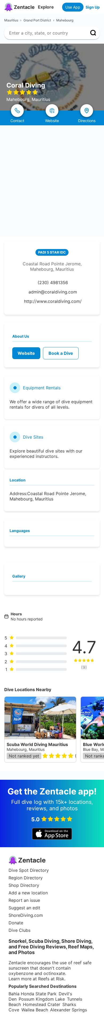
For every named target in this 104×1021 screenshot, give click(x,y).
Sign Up (93, 7)
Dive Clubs (19, 930)
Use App (72, 7)
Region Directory (26, 877)
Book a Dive (61, 353)
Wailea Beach (34, 1009)
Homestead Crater (41, 1004)
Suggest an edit (24, 907)
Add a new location (28, 892)
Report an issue (24, 900)
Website (26, 353)
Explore (46, 7)
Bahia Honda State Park (33, 993)
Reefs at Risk (51, 978)
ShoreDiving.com (26, 915)
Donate (16, 922)
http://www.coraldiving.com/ (53, 301)
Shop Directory (24, 885)
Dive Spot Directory (29, 870)
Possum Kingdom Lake (42, 999)
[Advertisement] (52, 180)
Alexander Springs (68, 1009)
